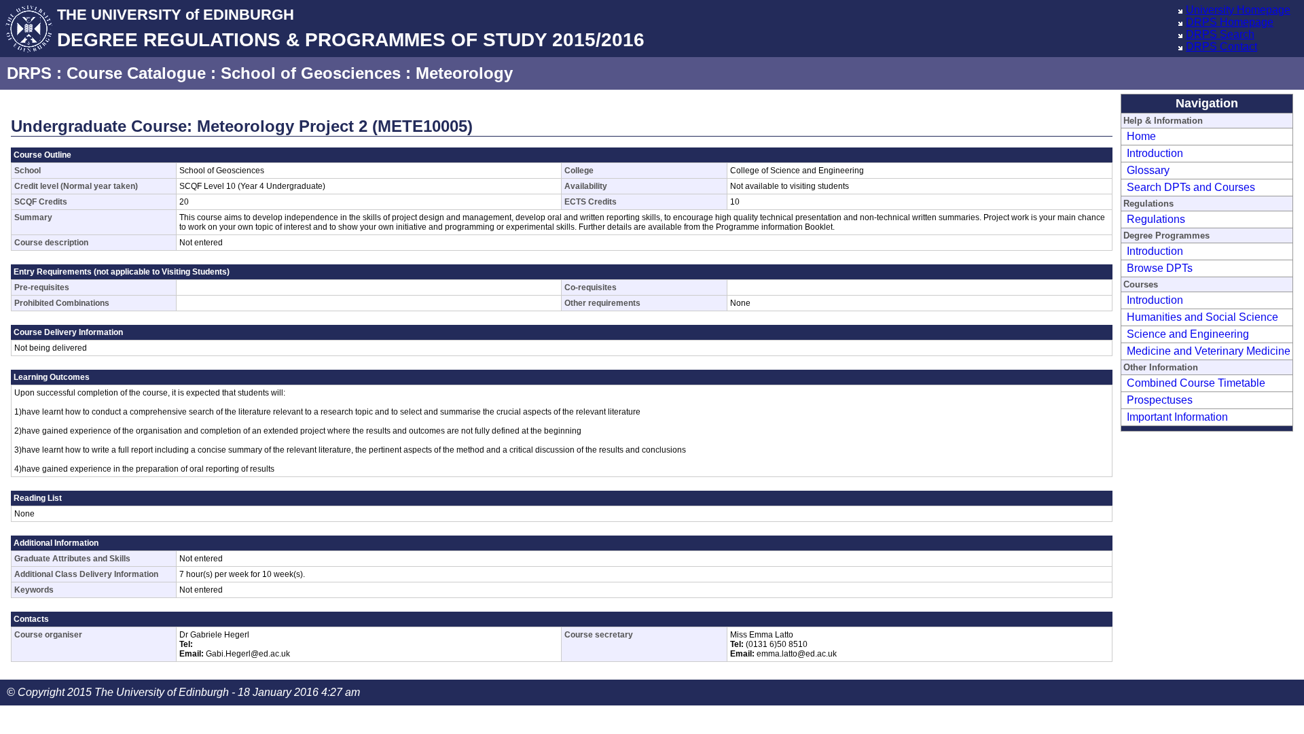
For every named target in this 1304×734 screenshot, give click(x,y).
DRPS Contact (1221, 46)
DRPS (29, 73)
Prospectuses (1160, 400)
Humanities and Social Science (1202, 317)
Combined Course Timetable (1196, 383)
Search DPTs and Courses (1191, 187)
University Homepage (1238, 10)
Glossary (1148, 170)
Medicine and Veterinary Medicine (1208, 351)
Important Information (1177, 417)
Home (1141, 136)
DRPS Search (1220, 34)
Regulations (1156, 219)
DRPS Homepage (1229, 22)
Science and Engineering (1188, 334)
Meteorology (464, 73)
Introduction (1155, 153)
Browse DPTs (1160, 268)
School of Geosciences (311, 73)
